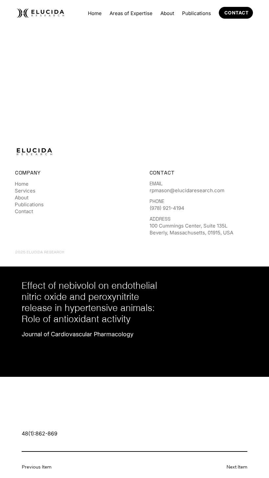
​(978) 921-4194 (167, 208)
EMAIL (156, 183)
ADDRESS (160, 219)
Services (25, 191)
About (22, 197)
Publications (29, 204)
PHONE (157, 201)
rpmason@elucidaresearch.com (187, 190)
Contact (24, 211)
